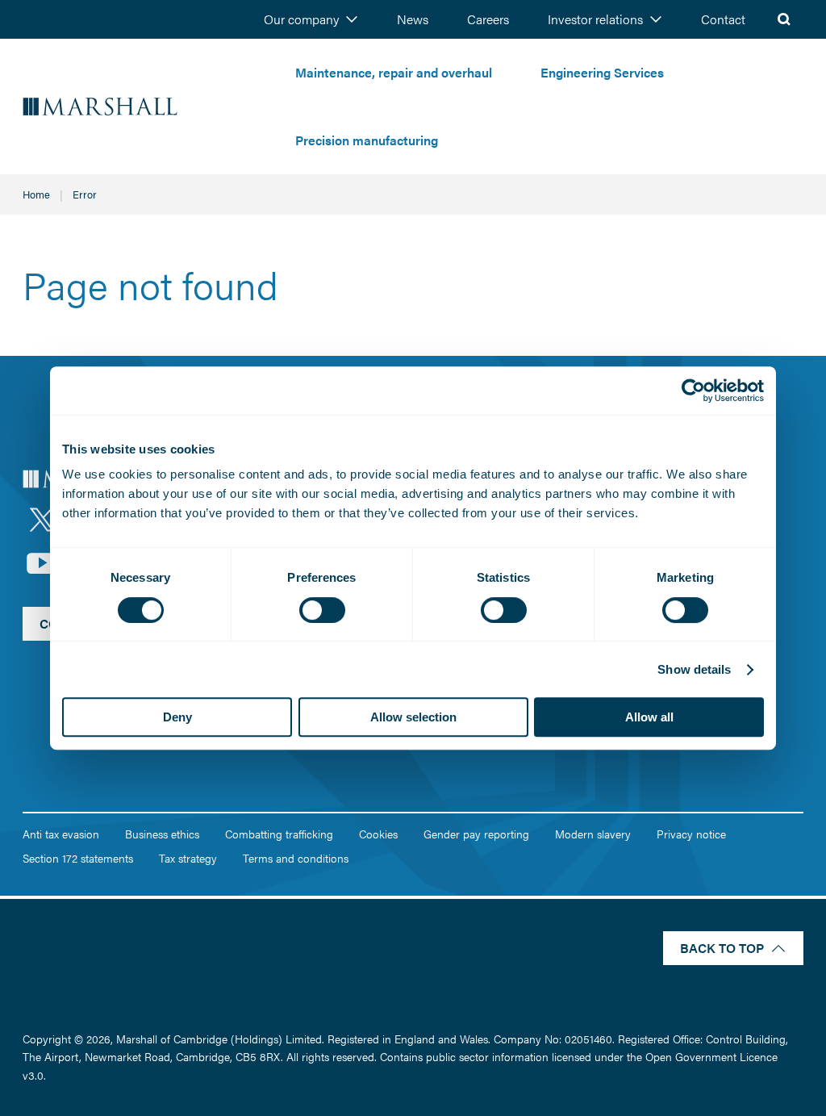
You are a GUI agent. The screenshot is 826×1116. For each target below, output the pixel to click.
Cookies (378, 834)
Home (36, 194)
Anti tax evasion (61, 834)
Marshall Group (147, 107)
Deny (177, 717)
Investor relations (595, 19)
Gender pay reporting (476, 834)
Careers (488, 19)
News (412, 19)
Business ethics (162, 834)
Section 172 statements (78, 858)
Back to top (722, 947)
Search (784, 19)
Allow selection (413, 717)
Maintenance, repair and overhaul (393, 72)
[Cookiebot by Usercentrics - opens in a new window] (693, 390)
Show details (694, 669)
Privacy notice (691, 834)
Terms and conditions (295, 858)
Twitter (42, 519)
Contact (723, 19)
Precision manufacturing (366, 140)
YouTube (42, 563)
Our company (301, 19)
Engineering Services (602, 72)
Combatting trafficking (279, 834)
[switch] (322, 610)
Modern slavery (593, 834)
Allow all (649, 717)
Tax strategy (188, 858)
